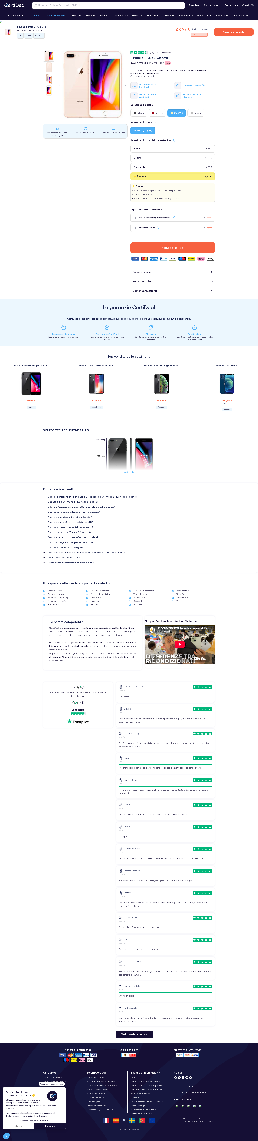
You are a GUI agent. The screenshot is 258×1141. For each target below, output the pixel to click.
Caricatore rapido (146, 228)
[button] (6, 1136)
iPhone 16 (137, 15)
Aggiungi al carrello (233, 32)
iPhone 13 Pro (222, 15)
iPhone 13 (104, 15)
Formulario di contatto (194, 1086)
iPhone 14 (90, 15)
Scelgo (18, 1126)
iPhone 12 (169, 15)
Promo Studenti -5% (56, 15)
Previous (60, 84)
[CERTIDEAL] (15, 5)
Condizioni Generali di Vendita (196, 1119)
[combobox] (108, 5)
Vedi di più (129, 472)
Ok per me (50, 1126)
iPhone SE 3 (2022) (243, 15)
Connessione (231, 5)
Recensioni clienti (143, 281)
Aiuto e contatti (212, 5)
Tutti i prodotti (12, 15)
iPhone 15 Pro (153, 15)
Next (126, 84)
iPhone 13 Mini (186, 15)
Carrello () (248, 5)
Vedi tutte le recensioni (134, 1034)
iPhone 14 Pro (121, 15)
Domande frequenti (145, 290)
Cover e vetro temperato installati (154, 217)
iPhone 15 (76, 15)
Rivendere (194, 5)
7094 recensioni (164, 53)
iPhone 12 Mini (204, 15)
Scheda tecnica (142, 271)
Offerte (38, 15)
